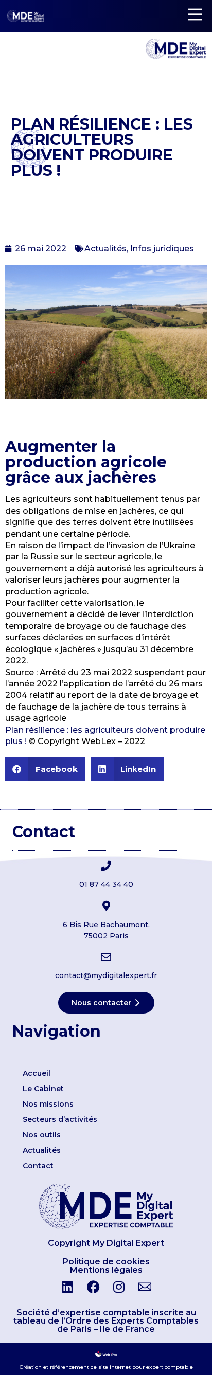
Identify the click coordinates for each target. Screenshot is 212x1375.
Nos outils (42, 1134)
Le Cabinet (43, 1088)
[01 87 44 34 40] (106, 866)
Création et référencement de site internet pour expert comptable (106, 1367)
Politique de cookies (106, 1262)
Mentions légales (106, 1270)
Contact (38, 1165)
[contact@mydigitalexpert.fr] (106, 957)
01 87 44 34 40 (106, 884)
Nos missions (48, 1104)
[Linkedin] (67, 1287)
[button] (45, 769)
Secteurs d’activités (60, 1119)
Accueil (36, 1073)
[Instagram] (119, 1287)
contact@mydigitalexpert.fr (106, 975)
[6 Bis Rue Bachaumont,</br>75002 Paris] (106, 906)
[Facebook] (93, 1287)
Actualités (105, 249)
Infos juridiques (162, 249)
